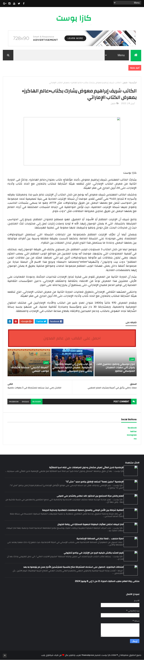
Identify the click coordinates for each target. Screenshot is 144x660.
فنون (125, 82)
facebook (13, 401)
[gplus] (5, 3)
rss (135, 439)
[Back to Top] (5, 656)
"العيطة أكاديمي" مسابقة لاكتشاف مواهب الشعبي (30, 369)
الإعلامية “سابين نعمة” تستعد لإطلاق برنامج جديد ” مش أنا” (95, 482)
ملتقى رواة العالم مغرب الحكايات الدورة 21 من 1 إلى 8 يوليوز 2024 (107, 581)
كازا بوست (73, 18)
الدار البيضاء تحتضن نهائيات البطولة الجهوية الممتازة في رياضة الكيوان (90, 524)
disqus (25, 401)
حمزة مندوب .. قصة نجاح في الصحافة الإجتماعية (100, 538)
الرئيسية (133, 82)
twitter (133, 431)
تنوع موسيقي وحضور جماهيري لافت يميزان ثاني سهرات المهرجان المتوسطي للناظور (116, 367)
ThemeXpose (88, 655)
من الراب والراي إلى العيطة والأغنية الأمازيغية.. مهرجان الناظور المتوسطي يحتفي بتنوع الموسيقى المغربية (72, 367)
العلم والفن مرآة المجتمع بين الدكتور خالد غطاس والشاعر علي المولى (90, 496)
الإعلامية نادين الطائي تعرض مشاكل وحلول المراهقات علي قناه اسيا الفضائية (86, 467)
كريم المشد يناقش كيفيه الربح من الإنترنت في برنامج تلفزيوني (94, 553)
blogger (36, 401)
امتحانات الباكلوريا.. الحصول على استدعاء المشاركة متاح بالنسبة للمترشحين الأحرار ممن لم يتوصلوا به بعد (73, 567)
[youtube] (14, 3)
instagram (132, 435)
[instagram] (9, 3)
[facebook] (24, 3)
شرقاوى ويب (47, 655)
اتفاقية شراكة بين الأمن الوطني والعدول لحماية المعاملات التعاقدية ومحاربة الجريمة (83, 510)
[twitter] (19, 3)
